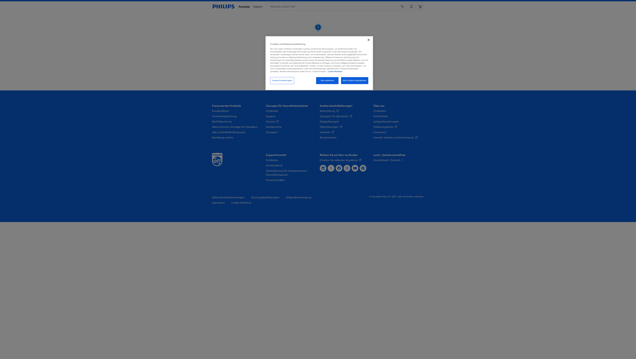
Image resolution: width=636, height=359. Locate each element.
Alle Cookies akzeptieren (354, 80)
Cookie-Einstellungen (282, 80)
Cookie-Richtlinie (335, 71)
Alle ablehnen (327, 80)
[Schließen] (368, 40)
